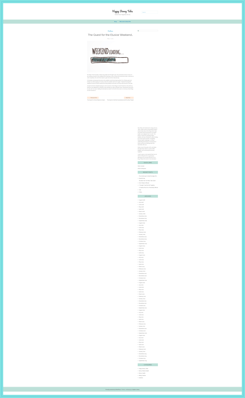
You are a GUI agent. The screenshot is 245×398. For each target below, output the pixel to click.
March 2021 (141, 321)
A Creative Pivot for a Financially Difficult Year (148, 188)
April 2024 (141, 252)
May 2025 (141, 229)
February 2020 (142, 349)
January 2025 (142, 234)
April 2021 (141, 319)
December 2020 (143, 328)
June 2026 (141, 204)
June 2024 (141, 248)
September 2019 (143, 360)
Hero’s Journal (141, 166)
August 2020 (142, 335)
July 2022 (141, 285)
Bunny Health (142, 373)
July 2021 (141, 312)
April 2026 (141, 209)
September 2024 (143, 243)
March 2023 (142, 266)
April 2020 (141, 344)
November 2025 (143, 218)
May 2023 (141, 262)
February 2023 (142, 268)
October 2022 (142, 278)
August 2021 (142, 310)
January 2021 (142, 326)
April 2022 (141, 291)
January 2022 (142, 298)
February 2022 (142, 296)
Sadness (110, 31)
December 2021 (142, 301)
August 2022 (142, 282)
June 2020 (141, 340)
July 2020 (141, 337)
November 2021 (142, 303)
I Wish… (140, 192)
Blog (115, 21)
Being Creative (142, 375)
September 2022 (143, 280)
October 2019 (142, 358)
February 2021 (142, 324)
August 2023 (142, 255)
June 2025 (141, 227)
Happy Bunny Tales (122, 11)
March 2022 (142, 294)
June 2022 (141, 287)
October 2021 (142, 305)
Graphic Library (135, 389)
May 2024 (141, 250)
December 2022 (143, 273)
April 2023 (141, 264)
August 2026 (142, 200)
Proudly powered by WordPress (113, 389)
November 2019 (143, 356)
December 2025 (143, 216)
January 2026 (142, 213)
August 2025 (142, 223)
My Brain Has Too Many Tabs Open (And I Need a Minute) (147, 182)
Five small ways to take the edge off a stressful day (148, 177)
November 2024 (143, 239)
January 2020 (142, 351)
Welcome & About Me (125, 21)
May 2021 (141, 317)
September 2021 (143, 307)
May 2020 (141, 342)
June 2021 (141, 314)
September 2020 (143, 333)
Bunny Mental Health (144, 370)
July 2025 (141, 225)
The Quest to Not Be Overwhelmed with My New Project (120, 100)
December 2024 (143, 236)
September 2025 (143, 220)
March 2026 (142, 211)
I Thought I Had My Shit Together (147, 185)
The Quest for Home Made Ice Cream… (96, 100)
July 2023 (141, 257)
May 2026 (141, 207)
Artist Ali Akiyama (142, 168)
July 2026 (141, 202)
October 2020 (142, 330)
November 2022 (143, 275)
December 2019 (142, 353)
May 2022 (141, 289)
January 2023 (142, 271)
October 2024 (142, 241)
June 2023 (141, 259)
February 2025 (142, 232)
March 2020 (142, 347)
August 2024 (142, 246)
